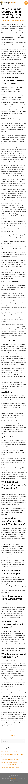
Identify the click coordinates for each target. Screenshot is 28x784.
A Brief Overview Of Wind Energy (10, 759)
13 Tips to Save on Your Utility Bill (10, 767)
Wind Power (4, 20)
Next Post (14, 735)
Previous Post (14, 731)
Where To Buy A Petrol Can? (9, 752)
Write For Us (14, 779)
